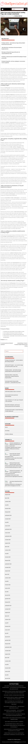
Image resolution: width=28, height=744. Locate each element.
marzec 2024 (7, 532)
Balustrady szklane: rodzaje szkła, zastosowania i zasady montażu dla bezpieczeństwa (12, 376)
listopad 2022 (7, 560)
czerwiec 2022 (7, 577)
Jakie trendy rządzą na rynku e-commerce (13, 391)
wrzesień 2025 (7, 518)
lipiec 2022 (7, 574)
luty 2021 (6, 633)
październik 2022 (8, 563)
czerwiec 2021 (7, 619)
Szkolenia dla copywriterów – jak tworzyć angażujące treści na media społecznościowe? (13, 472)
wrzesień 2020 (7, 650)
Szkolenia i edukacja (9, 434)
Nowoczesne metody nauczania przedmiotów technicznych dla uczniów (14, 730)
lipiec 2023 (7, 546)
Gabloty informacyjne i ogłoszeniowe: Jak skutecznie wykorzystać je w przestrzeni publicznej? (14, 703)
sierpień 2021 (7, 612)
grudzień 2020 (7, 640)
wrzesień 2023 (7, 539)
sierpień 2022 (7, 570)
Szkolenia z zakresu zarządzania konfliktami (14, 695)
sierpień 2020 (7, 654)
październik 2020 (8, 647)
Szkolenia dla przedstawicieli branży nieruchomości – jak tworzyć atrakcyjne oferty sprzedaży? (14, 692)
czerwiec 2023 (7, 550)
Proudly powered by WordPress (8, 741)
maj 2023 (6, 553)
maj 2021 (6, 622)
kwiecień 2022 (7, 584)
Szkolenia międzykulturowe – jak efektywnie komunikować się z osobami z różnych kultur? (13, 444)
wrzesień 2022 (7, 567)
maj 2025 (6, 522)
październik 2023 (8, 536)
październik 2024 (8, 529)
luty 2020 (6, 674)
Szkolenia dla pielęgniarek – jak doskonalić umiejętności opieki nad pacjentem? (14, 711)
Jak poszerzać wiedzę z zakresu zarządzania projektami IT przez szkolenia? (14, 698)
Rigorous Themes (22, 741)
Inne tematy (7, 430)
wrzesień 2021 (7, 609)
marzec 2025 (7, 525)
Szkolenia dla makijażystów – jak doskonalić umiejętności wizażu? (14, 707)
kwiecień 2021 (7, 626)
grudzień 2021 (7, 598)
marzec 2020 (7, 671)
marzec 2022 (7, 588)
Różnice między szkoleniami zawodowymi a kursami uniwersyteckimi (14, 718)
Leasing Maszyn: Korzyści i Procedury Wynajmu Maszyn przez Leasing (21, 344)
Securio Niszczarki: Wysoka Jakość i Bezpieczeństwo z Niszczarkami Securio (12, 455)
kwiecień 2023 (7, 557)
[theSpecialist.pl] (2, 9)
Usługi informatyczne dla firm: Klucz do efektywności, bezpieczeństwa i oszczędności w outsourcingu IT (14, 725)
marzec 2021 (7, 629)
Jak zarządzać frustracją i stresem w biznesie (12, 332)
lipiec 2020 (7, 657)
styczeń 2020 (7, 678)
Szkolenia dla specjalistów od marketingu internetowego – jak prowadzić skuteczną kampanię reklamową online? (14, 687)
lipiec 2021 (7, 615)
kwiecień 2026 (7, 508)
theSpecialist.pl (18, 16)
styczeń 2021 (7, 636)
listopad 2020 (7, 643)
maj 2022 (6, 581)
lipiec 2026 (7, 498)
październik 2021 (8, 605)
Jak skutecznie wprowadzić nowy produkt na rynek (13, 331)
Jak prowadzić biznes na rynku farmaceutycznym (13, 334)
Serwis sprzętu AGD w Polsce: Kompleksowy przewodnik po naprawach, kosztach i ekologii (14, 734)
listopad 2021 (7, 602)
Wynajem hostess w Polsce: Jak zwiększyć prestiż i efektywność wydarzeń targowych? (14, 715)
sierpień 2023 (7, 543)
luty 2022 (6, 591)
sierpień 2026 (7, 494)
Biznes (6, 339)
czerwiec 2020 (7, 661)
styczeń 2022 (7, 595)
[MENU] (26, 9)
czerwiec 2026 (7, 501)
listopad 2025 (7, 511)
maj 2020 (6, 664)
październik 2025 (8, 515)
